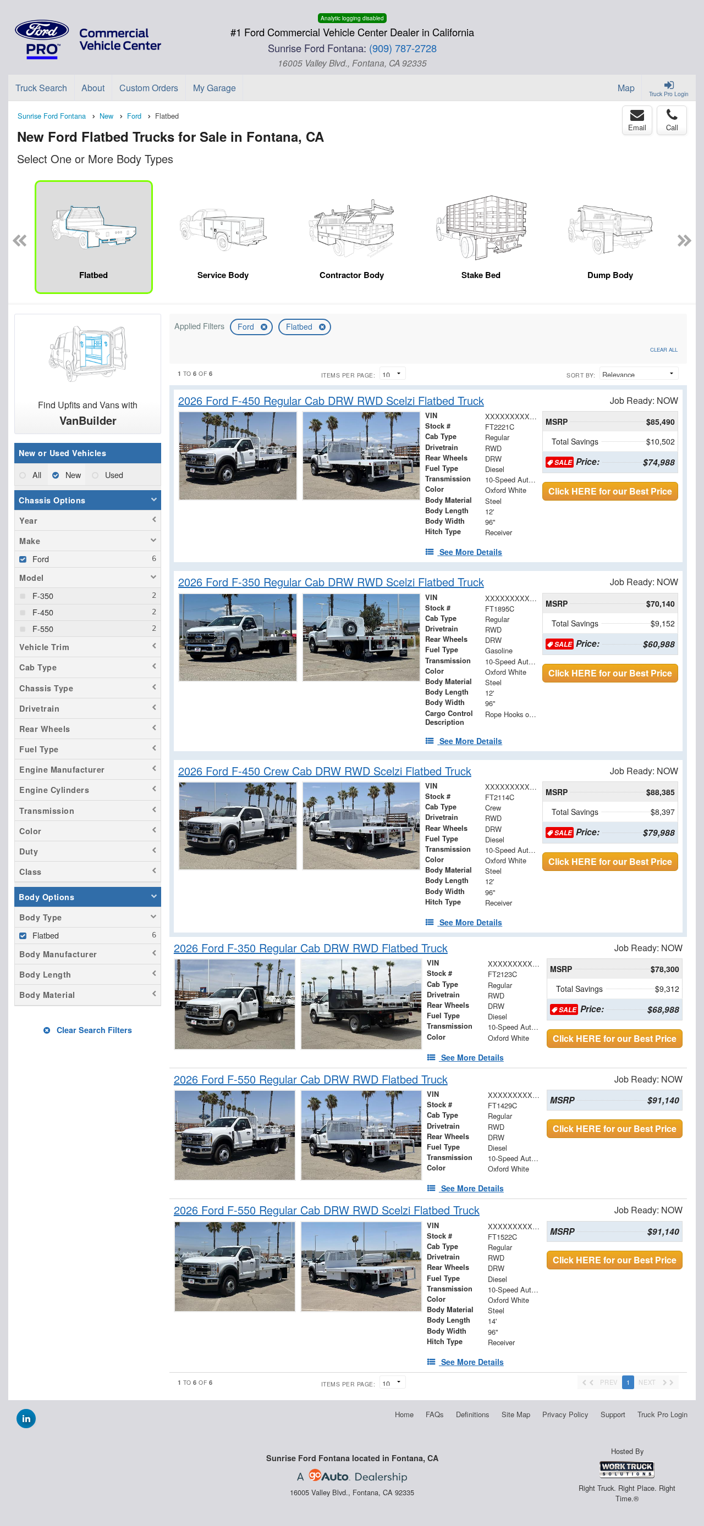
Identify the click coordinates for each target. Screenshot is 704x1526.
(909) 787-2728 (403, 48)
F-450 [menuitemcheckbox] (41, 612)
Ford (247, 326)
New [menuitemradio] (72, 474)
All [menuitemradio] (35, 474)
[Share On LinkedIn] (26, 1418)
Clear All (664, 349)
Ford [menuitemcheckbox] (39, 558)
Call (672, 127)
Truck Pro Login (662, 1414)
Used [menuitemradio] (113, 474)
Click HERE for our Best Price (610, 491)
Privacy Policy (565, 1414)
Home (404, 1414)
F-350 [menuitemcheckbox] (41, 595)
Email (637, 127)
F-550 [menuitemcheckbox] (41, 628)
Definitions (473, 1414)
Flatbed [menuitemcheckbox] (44, 935)
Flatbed (300, 326)
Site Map (516, 1414)
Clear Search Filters (93, 1029)
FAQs (435, 1414)
